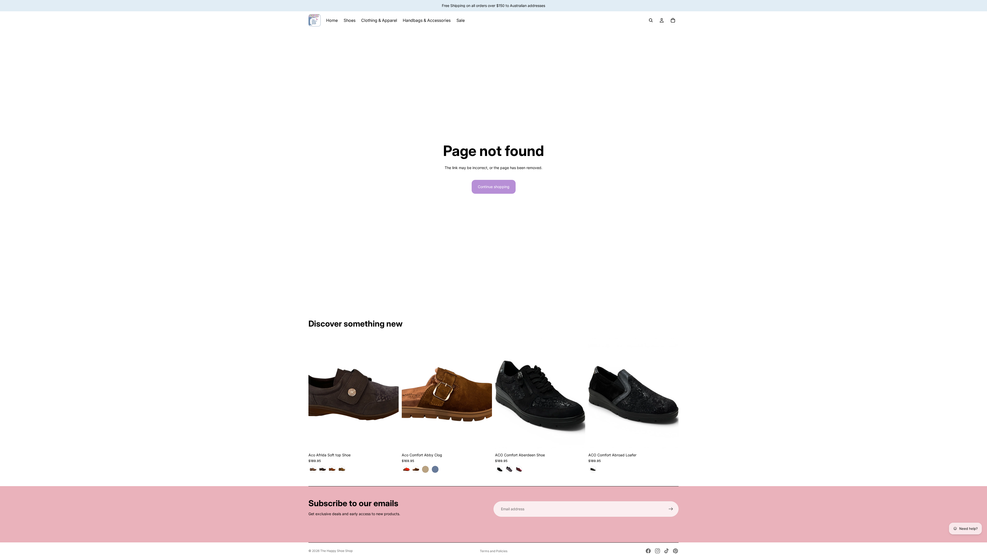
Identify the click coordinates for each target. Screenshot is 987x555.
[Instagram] (657, 551)
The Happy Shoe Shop (336, 551)
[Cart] (673, 20)
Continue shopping (493, 186)
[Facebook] (648, 551)
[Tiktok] (666, 551)
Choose (488, 442)
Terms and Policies (493, 551)
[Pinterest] (675, 551)
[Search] (650, 20)
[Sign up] (670, 509)
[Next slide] (484, 394)
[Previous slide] (409, 394)
